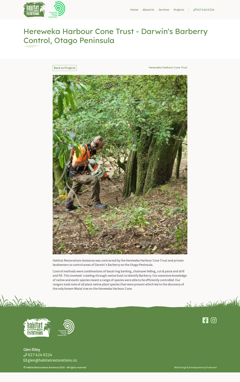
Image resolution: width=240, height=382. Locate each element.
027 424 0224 (39, 355)
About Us (148, 9)
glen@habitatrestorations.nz (52, 360)
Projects (179, 9)
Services (164, 9)
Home (134, 9)
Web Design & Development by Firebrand (195, 367)
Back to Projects (65, 68)
